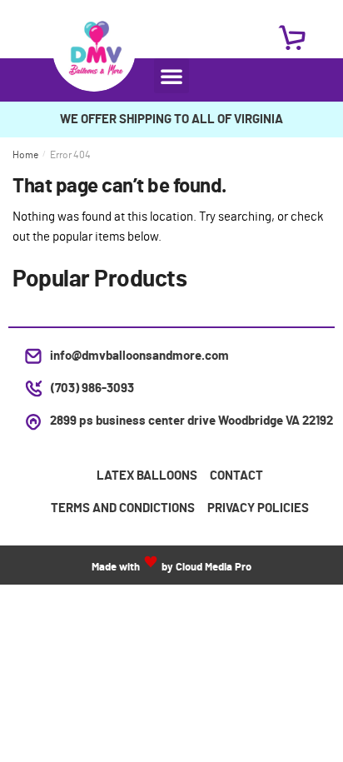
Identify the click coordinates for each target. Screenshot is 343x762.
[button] (171, 75)
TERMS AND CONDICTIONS (123, 508)
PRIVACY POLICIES (258, 508)
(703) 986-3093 (92, 388)
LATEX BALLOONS (147, 476)
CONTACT (236, 476)
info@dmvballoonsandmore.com (139, 356)
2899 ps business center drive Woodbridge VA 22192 (191, 421)
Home (25, 155)
